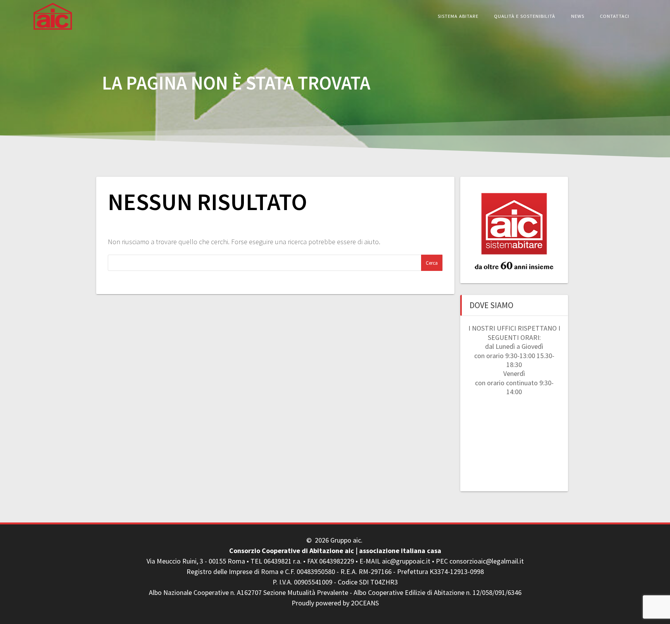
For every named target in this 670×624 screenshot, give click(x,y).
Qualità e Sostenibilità (524, 16)
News (577, 16)
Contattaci (614, 16)
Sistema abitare (458, 16)
